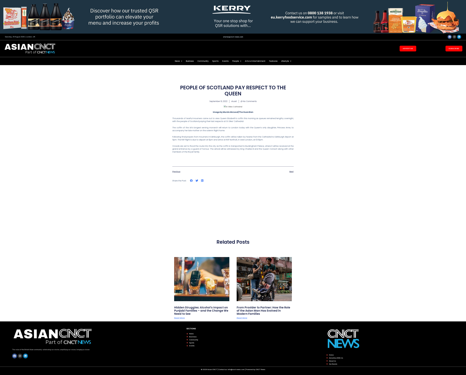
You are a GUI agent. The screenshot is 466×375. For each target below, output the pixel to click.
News (177, 61)
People (235, 61)
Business (190, 61)
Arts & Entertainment (255, 61)
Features (273, 61)
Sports (215, 61)
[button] (178, 61)
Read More (179, 318)
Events (225, 61)
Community (203, 61)
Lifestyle (285, 61)
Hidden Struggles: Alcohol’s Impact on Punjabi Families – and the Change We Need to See (201, 311)
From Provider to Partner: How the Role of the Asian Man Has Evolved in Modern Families (263, 311)
